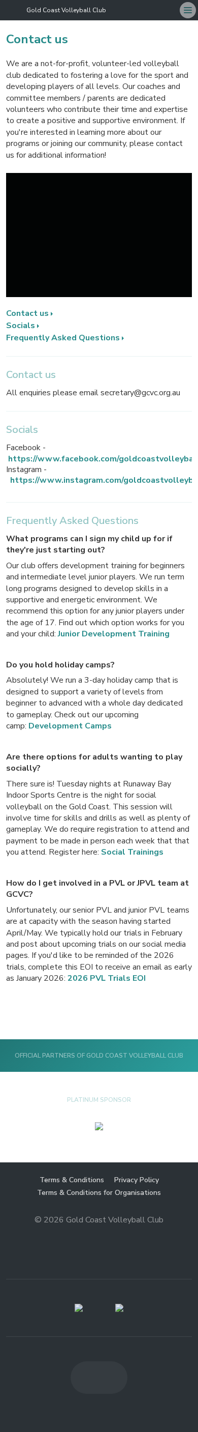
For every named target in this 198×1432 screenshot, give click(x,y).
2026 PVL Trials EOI (107, 978)
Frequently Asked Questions (63, 337)
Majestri (99, 1236)
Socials (20, 325)
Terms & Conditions (72, 1180)
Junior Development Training (114, 633)
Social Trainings (132, 852)
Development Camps (70, 726)
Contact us (27, 313)
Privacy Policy (136, 1180)
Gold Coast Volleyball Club (66, 10)
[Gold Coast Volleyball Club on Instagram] (169, 10)
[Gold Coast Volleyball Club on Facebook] (153, 10)
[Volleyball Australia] (119, 1308)
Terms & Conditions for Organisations (99, 1192)
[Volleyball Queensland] (79, 1308)
